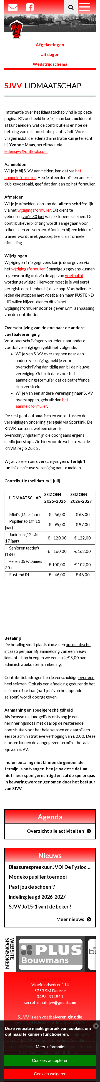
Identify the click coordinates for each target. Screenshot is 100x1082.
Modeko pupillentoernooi (38, 877)
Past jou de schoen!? (32, 887)
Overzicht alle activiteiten (55, 831)
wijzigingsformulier (34, 210)
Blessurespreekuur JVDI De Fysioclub (51, 867)
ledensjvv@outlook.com (26, 151)
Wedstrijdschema (50, 64)
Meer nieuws (70, 919)
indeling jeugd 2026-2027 (37, 897)
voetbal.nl (74, 275)
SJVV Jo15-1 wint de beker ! (40, 906)
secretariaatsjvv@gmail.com (50, 1002)
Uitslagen (50, 54)
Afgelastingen (50, 44)
